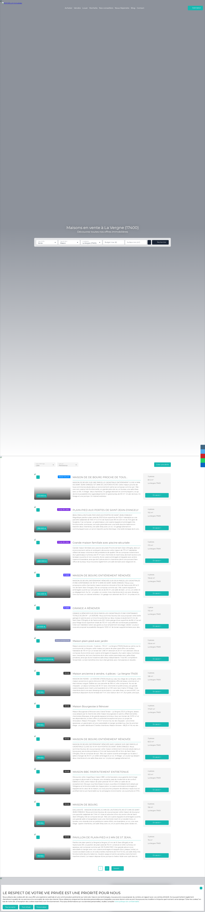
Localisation (85, 241)
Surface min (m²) (133, 242)
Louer (85, 8)
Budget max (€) (111, 242)
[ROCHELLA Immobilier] (13, 8)
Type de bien (63, 241)
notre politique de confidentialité (127, 901)
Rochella (93, 8)
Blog (133, 8)
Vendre (77, 8)
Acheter (68, 8)
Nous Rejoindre (122, 8)
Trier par (61, 463)
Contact (140, 8)
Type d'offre (41, 241)
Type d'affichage (40, 463)
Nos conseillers (106, 8)
